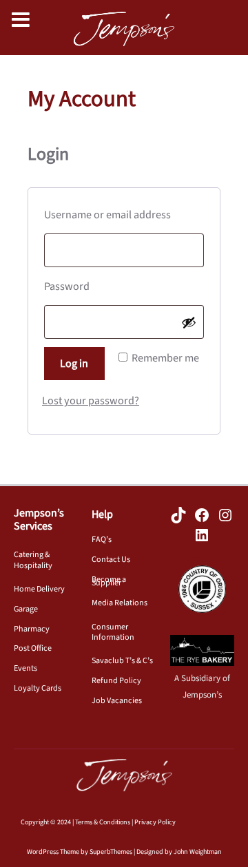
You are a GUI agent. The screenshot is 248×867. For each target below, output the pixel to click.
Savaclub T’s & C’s (122, 661)
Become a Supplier (109, 581)
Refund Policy (116, 681)
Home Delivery (39, 589)
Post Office (33, 648)
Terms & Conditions (102, 822)
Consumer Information (113, 632)
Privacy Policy (155, 822)
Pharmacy (32, 629)
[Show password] (188, 322)
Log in (74, 363)
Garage (26, 609)
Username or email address (124, 214)
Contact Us (111, 559)
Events (25, 668)
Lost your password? (90, 400)
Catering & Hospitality (33, 560)
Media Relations (119, 603)
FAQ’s (102, 539)
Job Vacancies (117, 701)
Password (91, 286)
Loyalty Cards (37, 688)
